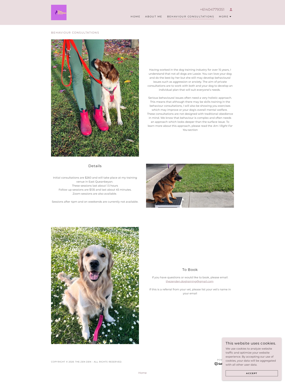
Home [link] (135, 16)
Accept (251, 373)
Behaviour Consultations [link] (190, 16)
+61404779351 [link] (212, 9)
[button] (231, 9)
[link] (58, 12)
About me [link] (153, 16)
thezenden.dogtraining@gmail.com (189, 281)
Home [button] (142, 373)
